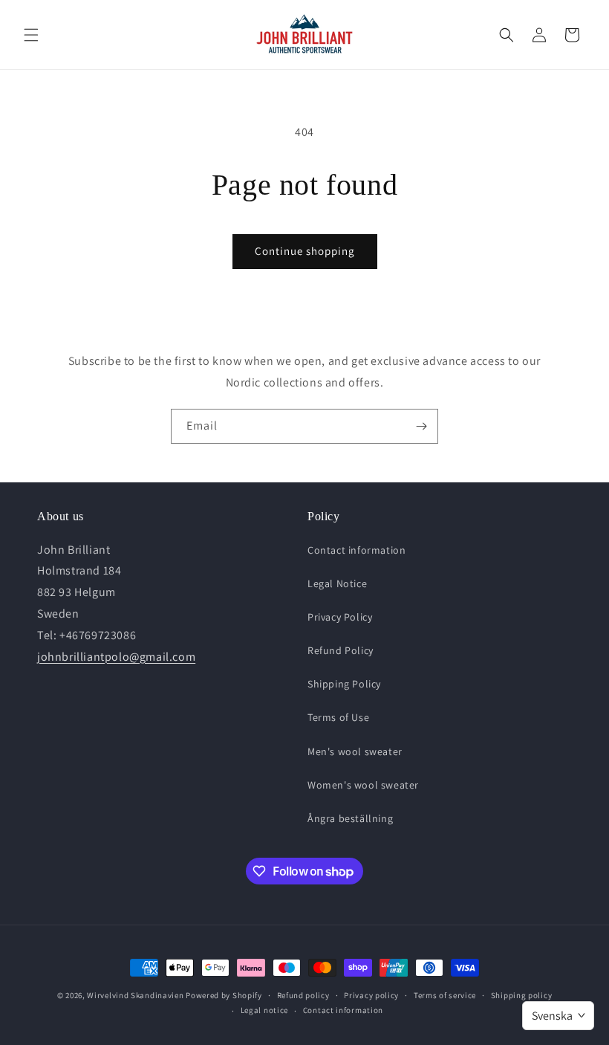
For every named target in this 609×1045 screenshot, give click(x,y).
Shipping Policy (344, 683)
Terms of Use (338, 717)
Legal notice (264, 1010)
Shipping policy (522, 995)
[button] (31, 35)
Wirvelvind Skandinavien (135, 995)
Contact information (356, 550)
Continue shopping (305, 251)
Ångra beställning (350, 818)
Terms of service (445, 995)
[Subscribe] (421, 426)
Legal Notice (337, 583)
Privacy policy (371, 995)
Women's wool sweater (363, 785)
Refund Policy (340, 650)
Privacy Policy (339, 617)
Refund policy (303, 995)
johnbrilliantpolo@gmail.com (116, 656)
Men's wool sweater (355, 751)
